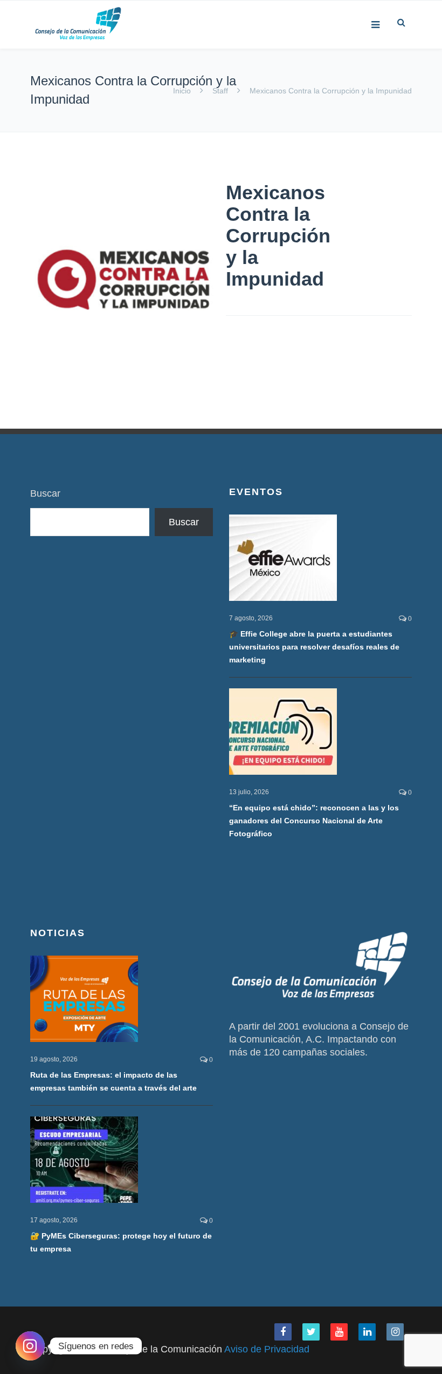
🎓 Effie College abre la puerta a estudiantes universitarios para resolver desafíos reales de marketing (314, 647)
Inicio (183, 90)
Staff (220, 90)
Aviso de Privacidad (266, 1349)
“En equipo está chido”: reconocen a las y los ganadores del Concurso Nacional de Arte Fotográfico (314, 820)
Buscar (45, 493)
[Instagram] (30, 1346)
